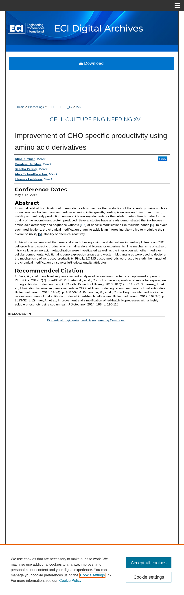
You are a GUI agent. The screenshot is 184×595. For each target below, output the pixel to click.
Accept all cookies (148, 562)
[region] (92, 569)
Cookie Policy (70, 580)
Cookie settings (92, 575)
